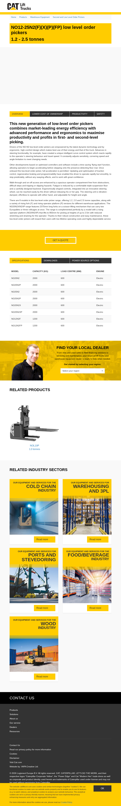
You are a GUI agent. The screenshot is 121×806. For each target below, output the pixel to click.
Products (23, 17)
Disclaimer (14, 758)
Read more (42, 539)
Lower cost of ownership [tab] (47, 114)
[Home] (19, 6)
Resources (15, 731)
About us (14, 718)
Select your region (70, 371)
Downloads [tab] (50, 260)
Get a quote (60, 240)
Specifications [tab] (20, 260)
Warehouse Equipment (40, 17)
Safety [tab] (101, 114)
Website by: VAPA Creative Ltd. (24, 766)
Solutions (14, 714)
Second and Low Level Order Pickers (69, 17)
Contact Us (15, 745)
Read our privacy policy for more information (30, 749)
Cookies (13, 754)
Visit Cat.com (16, 762)
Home (13, 17)
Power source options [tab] (85, 260)
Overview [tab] (17, 114)
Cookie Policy (66, 802)
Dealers (13, 727)
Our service (15, 723)
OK (102, 788)
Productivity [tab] (79, 114)
